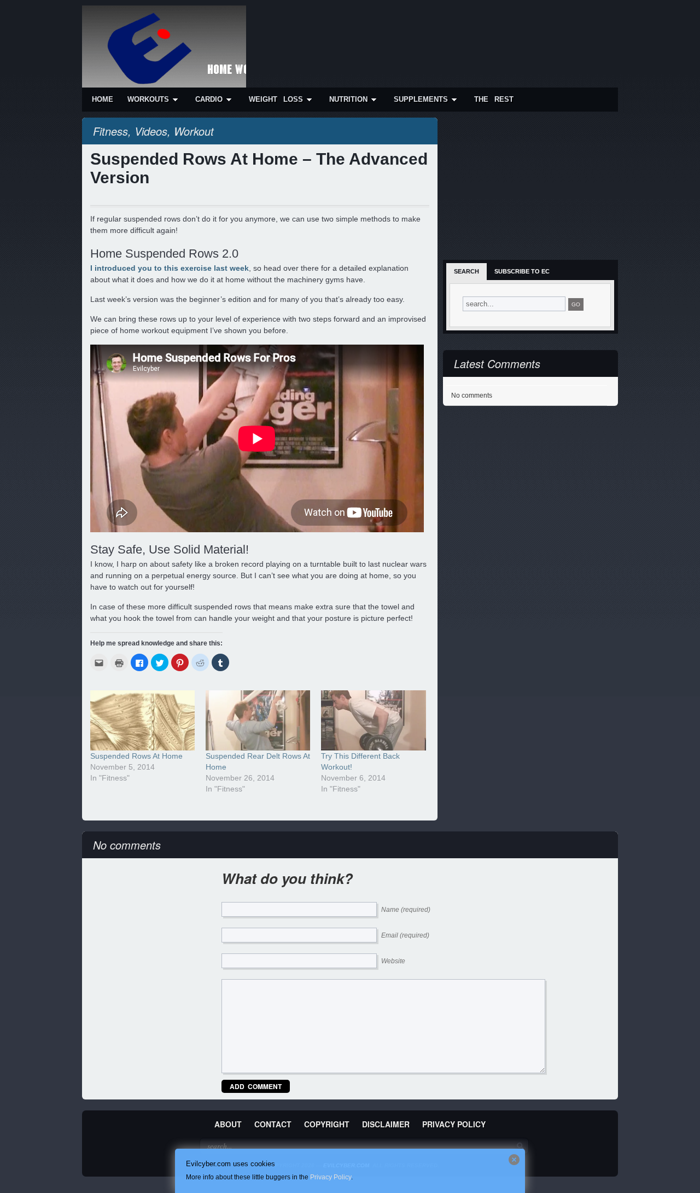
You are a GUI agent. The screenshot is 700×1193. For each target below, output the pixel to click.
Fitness (110, 131)
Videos (151, 131)
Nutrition (348, 99)
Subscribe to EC (522, 271)
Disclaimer (386, 1124)
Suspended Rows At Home (136, 756)
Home (102, 99)
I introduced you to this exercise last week (169, 268)
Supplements (421, 99)
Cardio (209, 99)
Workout (194, 131)
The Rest (494, 99)
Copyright (326, 1124)
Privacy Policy (454, 1124)
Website (393, 961)
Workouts (148, 99)
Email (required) (405, 935)
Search (466, 271)
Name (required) (405, 909)
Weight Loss (276, 99)
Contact (272, 1124)
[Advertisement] (413, 34)
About (228, 1124)
